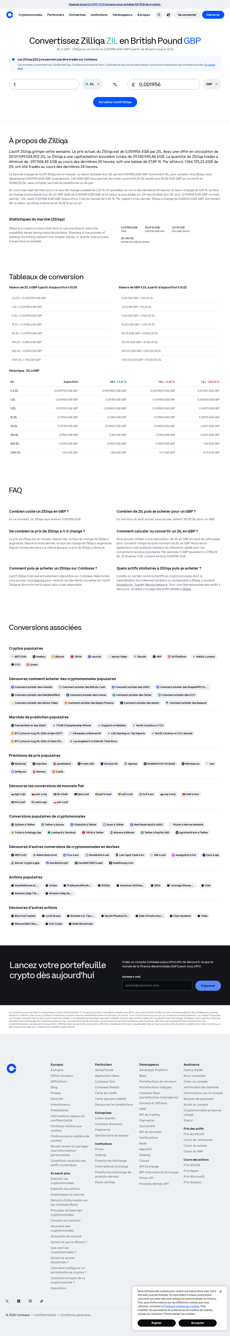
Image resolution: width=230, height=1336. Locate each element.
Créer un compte (196, 1081)
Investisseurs (60, 1104)
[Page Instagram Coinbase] (30, 1301)
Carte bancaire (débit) (110, 1099)
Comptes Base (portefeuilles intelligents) (158, 1095)
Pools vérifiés (105, 1182)
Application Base (107, 1076)
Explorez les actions (65, 1189)
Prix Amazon (192, 1182)
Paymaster (147, 1120)
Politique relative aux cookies (66, 1128)
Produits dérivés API (154, 1184)
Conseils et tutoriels (65, 1220)
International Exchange (111, 1166)
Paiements (103, 1130)
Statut (188, 1120)
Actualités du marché (66, 1236)
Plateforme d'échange (111, 1160)
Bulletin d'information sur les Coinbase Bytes (69, 1202)
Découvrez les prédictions (114, 1104)
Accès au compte (196, 1104)
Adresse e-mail (131, 976)
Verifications (148, 1137)
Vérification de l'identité (201, 1087)
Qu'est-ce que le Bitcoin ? (69, 1242)
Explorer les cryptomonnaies (62, 1181)
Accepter (197, 1323)
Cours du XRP (193, 1151)
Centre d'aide (193, 1070)
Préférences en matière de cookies (70, 1138)
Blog (54, 1087)
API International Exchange (158, 1172)
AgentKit (145, 1149)
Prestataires (60, 1110)
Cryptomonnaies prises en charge (202, 1112)
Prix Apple (191, 1171)
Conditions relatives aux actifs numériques (68, 1163)
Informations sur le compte (203, 1093)
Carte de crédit (106, 1093)
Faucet (144, 1160)
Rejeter (156, 1323)
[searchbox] (212, 84)
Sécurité (57, 1099)
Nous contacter (195, 1076)
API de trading (149, 1114)
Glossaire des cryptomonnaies (62, 1228)
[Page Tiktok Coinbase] (41, 1301)
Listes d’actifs (105, 1118)
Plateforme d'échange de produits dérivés (113, 1174)
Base (142, 1076)
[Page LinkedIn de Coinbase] (18, 1301)
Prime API (146, 1178)
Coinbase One (105, 1081)
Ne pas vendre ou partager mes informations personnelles (70, 1150)
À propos (57, 1070)
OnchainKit (147, 1126)
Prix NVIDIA (192, 1165)
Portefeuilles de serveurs (157, 1081)
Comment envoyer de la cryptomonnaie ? (68, 1280)
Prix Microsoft (194, 1176)
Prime (99, 1149)
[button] (55, 15)
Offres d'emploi (62, 1076)
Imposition (58, 1288)
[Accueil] (10, 15)
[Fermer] (220, 1291)
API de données (150, 1132)
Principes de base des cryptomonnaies (66, 1212)
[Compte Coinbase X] (7, 1301)
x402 (142, 1109)
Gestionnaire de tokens (112, 1135)
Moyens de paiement (199, 1099)
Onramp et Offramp (153, 1103)
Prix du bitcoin (194, 1134)
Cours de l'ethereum (198, 1140)
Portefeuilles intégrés (155, 1087)
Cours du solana (195, 1145)
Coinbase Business (108, 1124)
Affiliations (59, 1081)
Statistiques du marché (67, 1194)
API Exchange (149, 1166)
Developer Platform (153, 1070)
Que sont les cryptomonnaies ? (63, 1250)
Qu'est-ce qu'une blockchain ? (63, 1260)
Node (143, 1143)
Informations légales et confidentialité (68, 1118)
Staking (100, 1155)
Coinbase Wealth (107, 1087)
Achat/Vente (104, 1070)
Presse (56, 1093)
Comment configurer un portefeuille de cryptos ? (68, 1270)
